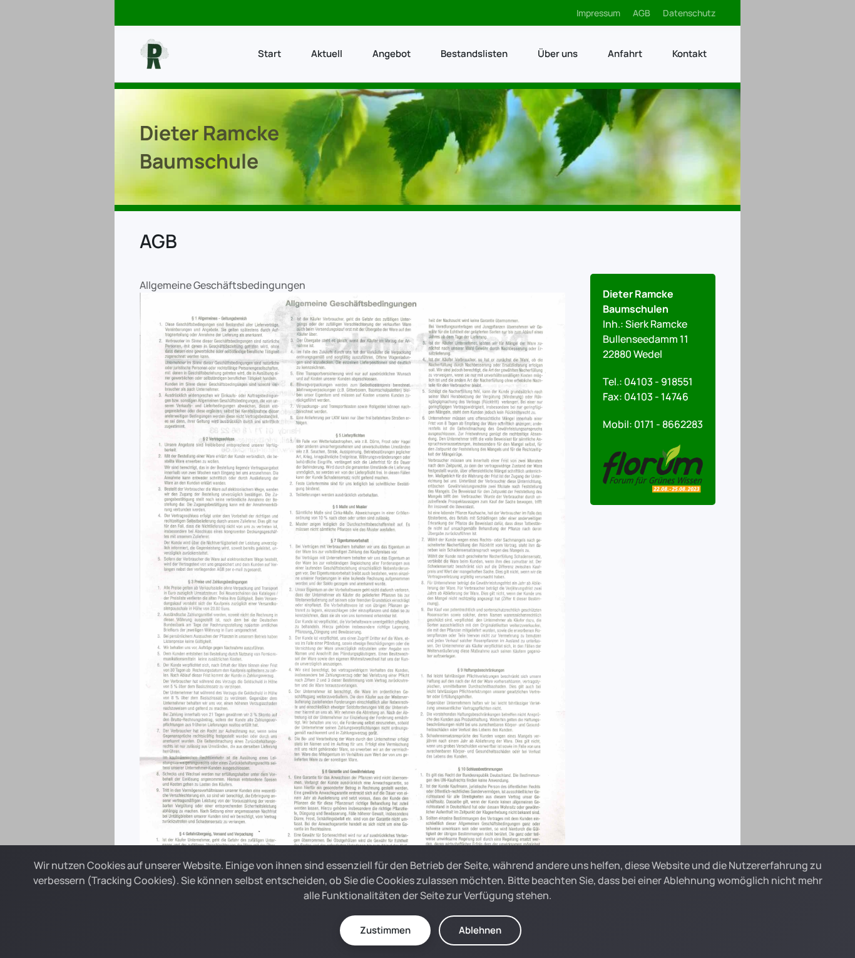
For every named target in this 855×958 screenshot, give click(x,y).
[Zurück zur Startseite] (155, 54)
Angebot (391, 53)
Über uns (558, 53)
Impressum (598, 13)
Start (269, 53)
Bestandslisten (474, 53)
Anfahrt (625, 53)
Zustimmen (385, 930)
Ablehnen (480, 930)
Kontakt (689, 53)
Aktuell (326, 53)
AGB (641, 13)
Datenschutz (689, 13)
